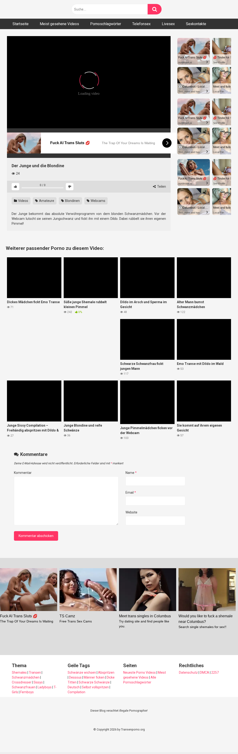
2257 (215, 672)
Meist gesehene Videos (59, 24)
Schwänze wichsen (82, 672)
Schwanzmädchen (26, 677)
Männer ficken (94, 677)
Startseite (21, 24)
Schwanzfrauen (24, 687)
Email (131, 492)
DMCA (204, 672)
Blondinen (72, 201)
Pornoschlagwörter (105, 24)
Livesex (168, 24)
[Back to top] (222, 740)
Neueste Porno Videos (139, 672)
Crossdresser (21, 682)
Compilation (76, 692)
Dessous (75, 677)
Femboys (27, 692)
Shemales (19, 672)
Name (131, 473)
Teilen (161, 186)
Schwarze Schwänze (94, 682)
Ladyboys (45, 687)
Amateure (46, 201)
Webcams (97, 201)
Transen (35, 672)
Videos (22, 201)
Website (131, 512)
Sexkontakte (196, 24)
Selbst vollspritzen (95, 687)
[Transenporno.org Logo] (38, 9)
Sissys (38, 682)
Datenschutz (188, 672)
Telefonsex (141, 24)
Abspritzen (106, 672)
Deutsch (74, 687)
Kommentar (23, 473)
